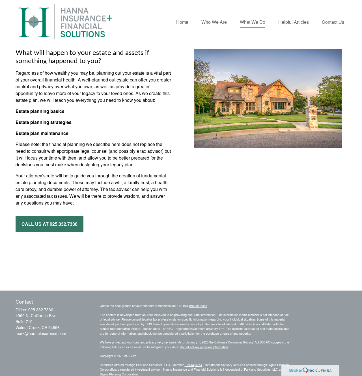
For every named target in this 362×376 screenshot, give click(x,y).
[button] (182, 21)
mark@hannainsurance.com (41, 333)
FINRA (189, 364)
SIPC (198, 364)
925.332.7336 (40, 309)
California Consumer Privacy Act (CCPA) (242, 342)
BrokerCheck (198, 305)
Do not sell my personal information (204, 347)
